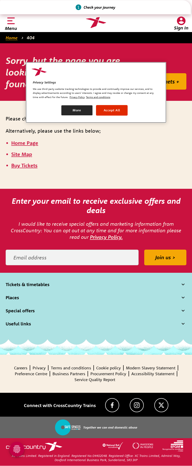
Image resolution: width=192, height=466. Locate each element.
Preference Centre (31, 373)
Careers (20, 368)
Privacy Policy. (106, 237)
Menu (11, 28)
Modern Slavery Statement (150, 368)
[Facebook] (112, 405)
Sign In (181, 28)
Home (12, 37)
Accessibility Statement (152, 373)
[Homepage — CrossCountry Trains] (96, 22)
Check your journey (99, 7)
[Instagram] (137, 405)
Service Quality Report (94, 379)
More (77, 110)
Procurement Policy (108, 373)
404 (31, 37)
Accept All (112, 110)
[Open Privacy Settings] (16, 449)
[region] (96, 92)
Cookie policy (108, 368)
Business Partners (68, 373)
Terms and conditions (71, 368)
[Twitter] (161, 405)
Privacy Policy (77, 97)
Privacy (39, 368)
